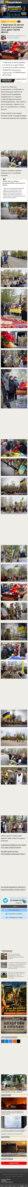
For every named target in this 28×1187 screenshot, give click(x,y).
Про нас (14, 1176)
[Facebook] (3, 1041)
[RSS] (14, 1041)
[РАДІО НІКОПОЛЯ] (14, 1025)
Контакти (8, 1176)
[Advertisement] (14, 135)
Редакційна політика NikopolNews (10, 1174)
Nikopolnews (16, 70)
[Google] (10, 1041)
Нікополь (3, 21)
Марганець (14, 21)
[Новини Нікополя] (13, 2)
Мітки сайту (19, 1176)
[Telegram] (7, 1041)
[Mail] (18, 1041)
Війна (10, 21)
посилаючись (7, 72)
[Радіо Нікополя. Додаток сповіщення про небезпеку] (14, 998)
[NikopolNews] (14, 900)
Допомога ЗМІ (22, 1174)
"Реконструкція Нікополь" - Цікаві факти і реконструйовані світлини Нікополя (13, 1091)
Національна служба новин (15, 1134)
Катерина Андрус (14, 35)
